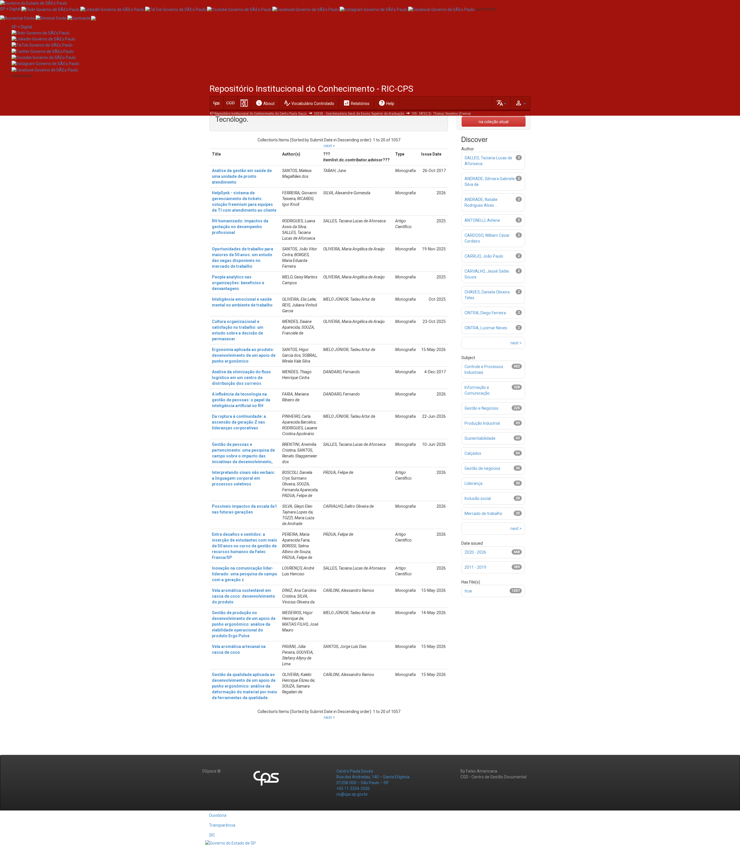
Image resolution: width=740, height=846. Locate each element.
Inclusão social (478, 498)
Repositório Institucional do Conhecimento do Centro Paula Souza (260, 114)
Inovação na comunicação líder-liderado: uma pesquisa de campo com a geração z (244, 574)
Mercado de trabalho (483, 513)
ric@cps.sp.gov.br (352, 794)
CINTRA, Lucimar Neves (486, 328)
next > (329, 145)
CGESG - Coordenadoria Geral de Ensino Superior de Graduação (359, 114)
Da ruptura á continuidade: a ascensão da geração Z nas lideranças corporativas (239, 422)
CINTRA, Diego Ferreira (485, 313)
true (468, 591)
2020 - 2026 (475, 552)
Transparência (222, 825)
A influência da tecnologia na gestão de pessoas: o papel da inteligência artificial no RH (241, 400)
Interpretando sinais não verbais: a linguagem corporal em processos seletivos (243, 478)
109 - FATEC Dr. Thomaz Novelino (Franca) (441, 114)
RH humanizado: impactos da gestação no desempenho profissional (240, 227)
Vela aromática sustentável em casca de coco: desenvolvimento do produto (243, 596)
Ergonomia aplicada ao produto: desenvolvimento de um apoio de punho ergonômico (243, 355)
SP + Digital (10, 9)
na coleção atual (493, 121)
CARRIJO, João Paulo (484, 256)
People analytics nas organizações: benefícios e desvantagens (238, 283)
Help (386, 102)
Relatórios (356, 102)
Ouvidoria (217, 815)
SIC (212, 835)
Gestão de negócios (482, 468)
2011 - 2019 (475, 567)
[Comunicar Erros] (93, 17)
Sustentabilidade (480, 438)
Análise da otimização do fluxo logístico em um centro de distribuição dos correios (241, 378)
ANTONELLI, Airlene (482, 220)
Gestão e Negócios (481, 408)
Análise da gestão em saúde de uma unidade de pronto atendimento (242, 176)
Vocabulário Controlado (309, 102)
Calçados (473, 453)
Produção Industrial (482, 423)
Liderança (473, 483)
